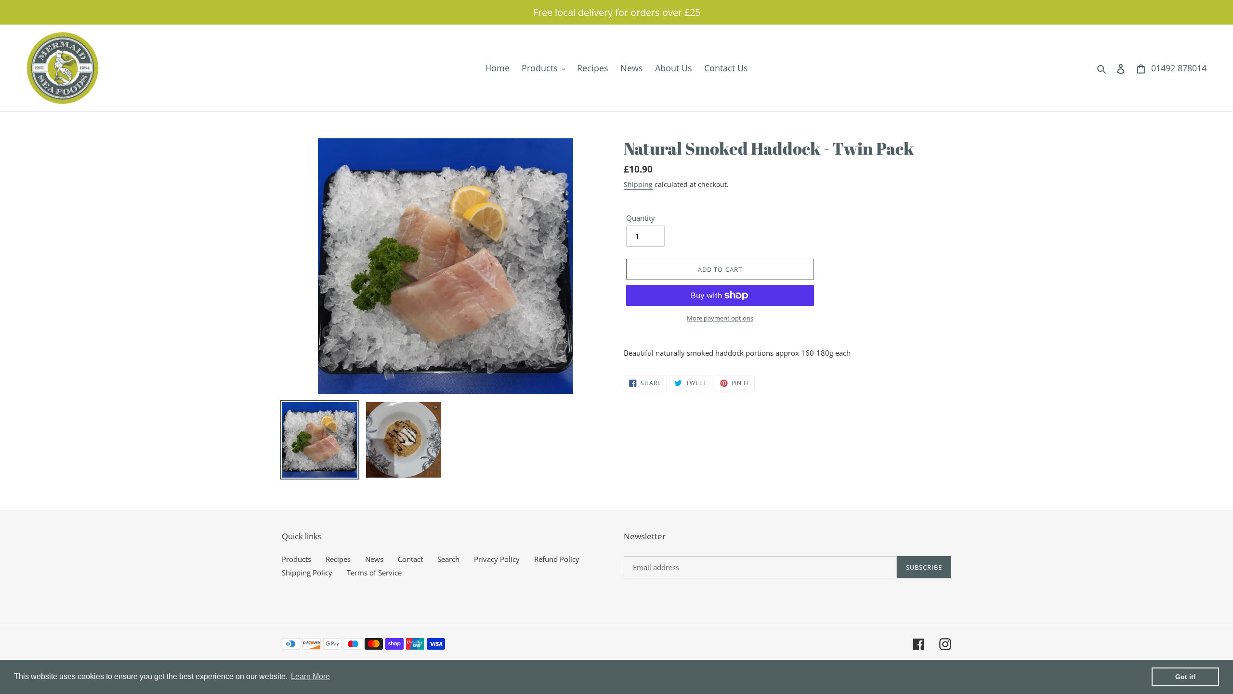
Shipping (638, 184)
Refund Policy (556, 559)
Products (296, 559)
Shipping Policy (307, 572)
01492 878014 (1179, 68)
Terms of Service (374, 572)
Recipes (338, 559)
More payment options (720, 318)
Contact (410, 559)
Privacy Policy (497, 559)
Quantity (640, 218)
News (374, 559)
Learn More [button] (310, 676)
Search (448, 559)
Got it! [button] (1185, 677)
